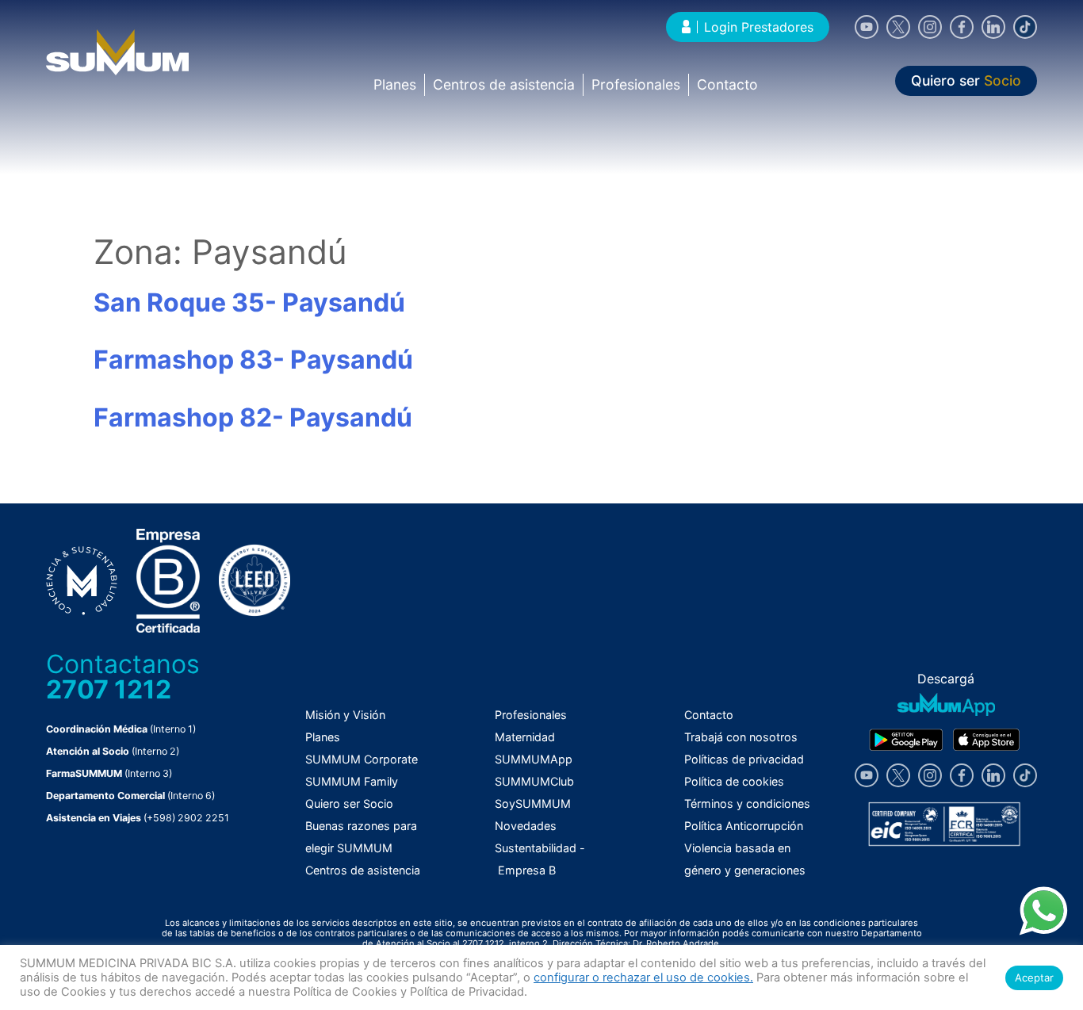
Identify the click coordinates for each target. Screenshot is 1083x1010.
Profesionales (635, 84)
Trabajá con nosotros (741, 737)
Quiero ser (966, 81)
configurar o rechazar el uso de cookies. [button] (643, 977)
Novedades (526, 825)
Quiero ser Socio (349, 803)
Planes (394, 84)
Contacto (727, 84)
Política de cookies (734, 781)
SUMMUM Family (351, 781)
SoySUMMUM (533, 803)
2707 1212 (108, 689)
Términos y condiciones (747, 803)
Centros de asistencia (504, 84)
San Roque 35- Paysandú (249, 302)
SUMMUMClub (534, 781)
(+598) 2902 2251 (186, 818)
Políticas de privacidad (744, 759)
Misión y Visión (345, 714)
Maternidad (525, 737)
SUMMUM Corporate (361, 759)
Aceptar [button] (1034, 977)
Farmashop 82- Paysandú (253, 417)
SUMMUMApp (533, 759)
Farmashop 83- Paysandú (253, 359)
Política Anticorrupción (743, 825)
